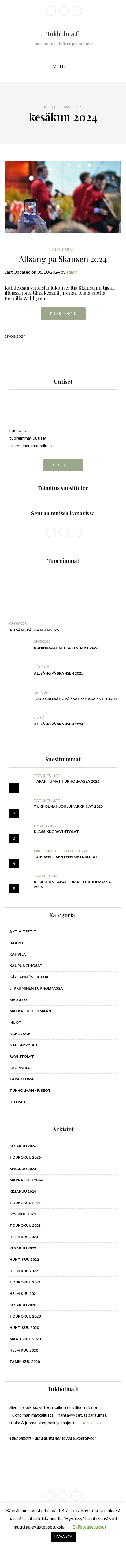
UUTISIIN (63, 465)
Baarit (16, 943)
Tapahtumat (63, 249)
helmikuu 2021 (23, 1293)
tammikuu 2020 (24, 1361)
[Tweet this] (102, 336)
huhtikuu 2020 (24, 1327)
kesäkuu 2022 (22, 1248)
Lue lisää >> (91, 1422)
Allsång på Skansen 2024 (63, 258)
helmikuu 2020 (23, 1350)
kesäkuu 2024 (22, 1191)
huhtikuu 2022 (24, 1259)
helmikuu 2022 (23, 1270)
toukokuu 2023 (25, 1225)
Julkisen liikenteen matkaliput (66, 856)
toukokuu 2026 (25, 1157)
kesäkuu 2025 (22, 1168)
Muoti (16, 1022)
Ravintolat (46, 826)
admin (72, 272)
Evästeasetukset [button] (89, 1527)
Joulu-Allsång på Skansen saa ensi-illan (75, 698)
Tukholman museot (30, 1090)
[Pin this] (117, 336)
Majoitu (18, 999)
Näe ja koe (19, 1033)
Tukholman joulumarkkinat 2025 (68, 806)
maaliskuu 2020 (25, 1339)
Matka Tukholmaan (30, 1011)
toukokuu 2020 (25, 1316)
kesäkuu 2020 (22, 1305)
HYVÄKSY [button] (63, 1536)
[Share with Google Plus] (110, 336)
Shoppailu (20, 1067)
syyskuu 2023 (22, 1214)
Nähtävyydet (23, 1045)
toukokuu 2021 (25, 1282)
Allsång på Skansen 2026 (34, 630)
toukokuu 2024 (25, 1202)
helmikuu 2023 (23, 1236)
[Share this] (94, 336)
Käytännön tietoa (29, 977)
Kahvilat (18, 954)
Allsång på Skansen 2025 (58, 673)
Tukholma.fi (63, 33)
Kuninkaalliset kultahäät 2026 (66, 647)
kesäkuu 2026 (22, 1146)
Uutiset (17, 1101)
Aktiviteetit (22, 931)
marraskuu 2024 (26, 1180)
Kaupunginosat (26, 965)
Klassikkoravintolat (56, 831)
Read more (63, 313)
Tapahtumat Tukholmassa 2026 (66, 781)
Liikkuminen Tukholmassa (60, 851)
